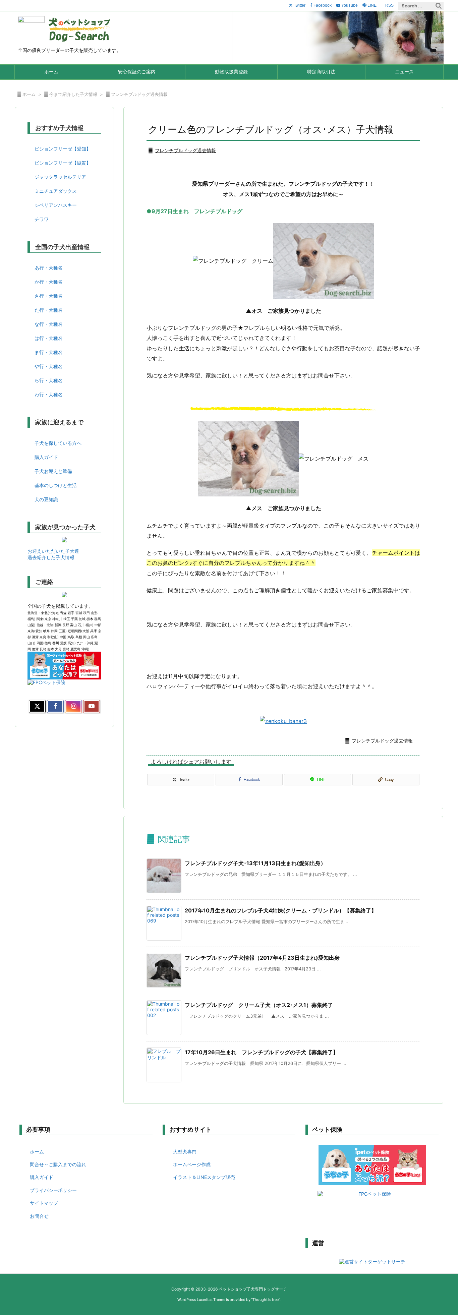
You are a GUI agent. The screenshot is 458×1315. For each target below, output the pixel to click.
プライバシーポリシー (53, 1190)
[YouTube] (91, 706)
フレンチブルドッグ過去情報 (139, 94)
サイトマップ (44, 1203)
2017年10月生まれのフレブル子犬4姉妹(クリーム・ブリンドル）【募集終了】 (281, 910)
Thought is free (265, 1299)
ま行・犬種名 (49, 352)
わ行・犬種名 (49, 394)
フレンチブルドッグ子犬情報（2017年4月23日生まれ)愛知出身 (262, 957)
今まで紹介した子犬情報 (73, 94)
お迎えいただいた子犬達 (53, 551)
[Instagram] (73, 706)
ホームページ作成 (192, 1164)
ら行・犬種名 (49, 380)
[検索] (439, 6)
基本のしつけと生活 (56, 485)
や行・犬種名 (49, 366)
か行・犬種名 (49, 282)
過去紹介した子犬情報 (50, 557)
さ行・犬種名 (49, 296)
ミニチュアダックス (56, 191)
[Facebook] (55, 706)
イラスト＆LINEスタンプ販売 (204, 1177)
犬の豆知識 (46, 499)
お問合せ (39, 1216)
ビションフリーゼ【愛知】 (63, 149)
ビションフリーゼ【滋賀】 (63, 163)
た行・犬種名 (49, 310)
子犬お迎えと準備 (53, 471)
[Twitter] (37, 706)
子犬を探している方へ (58, 443)
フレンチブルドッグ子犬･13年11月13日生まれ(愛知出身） (255, 863)
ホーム (29, 94)
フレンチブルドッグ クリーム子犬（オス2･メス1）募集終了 (259, 1005)
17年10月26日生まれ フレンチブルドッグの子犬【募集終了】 (261, 1052)
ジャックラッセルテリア (60, 177)
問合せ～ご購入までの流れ (58, 1164)
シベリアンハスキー (56, 205)
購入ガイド (46, 457)
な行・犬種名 (49, 324)
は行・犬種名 (49, 338)
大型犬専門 (184, 1151)
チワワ (42, 219)
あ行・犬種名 (49, 268)
